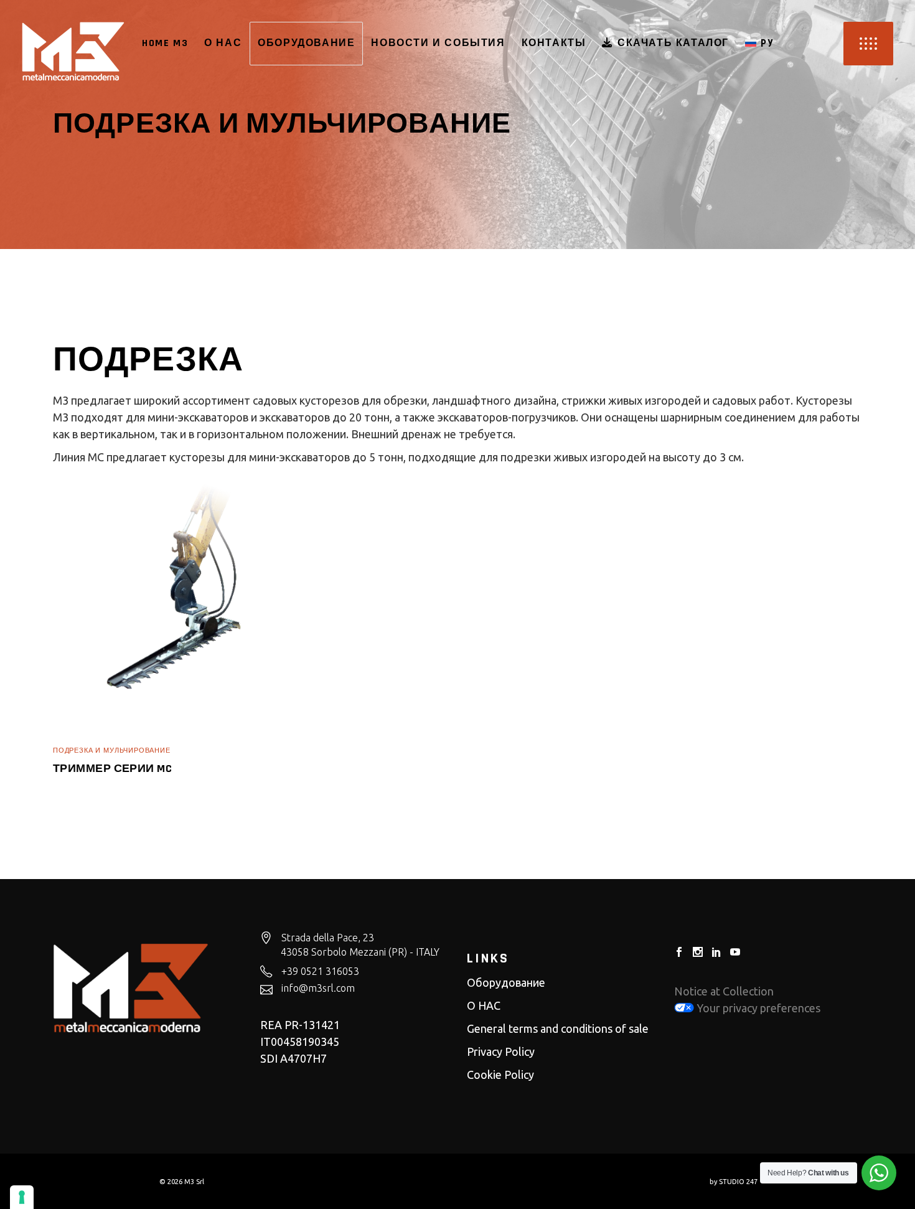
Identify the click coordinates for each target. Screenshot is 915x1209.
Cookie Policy (500, 1074)
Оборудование (506, 982)
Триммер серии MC (112, 768)
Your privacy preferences (757, 1008)
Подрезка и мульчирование (112, 750)
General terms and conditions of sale (558, 1028)
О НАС (483, 1005)
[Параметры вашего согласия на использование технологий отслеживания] (22, 1197)
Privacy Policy (501, 1051)
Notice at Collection (724, 991)
